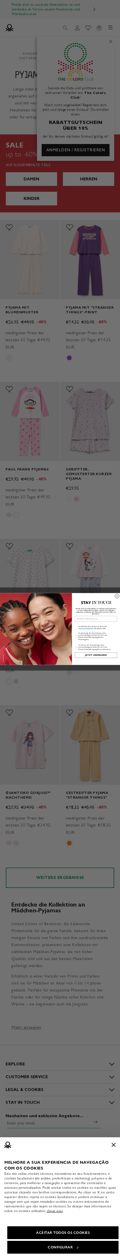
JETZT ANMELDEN (96, 655)
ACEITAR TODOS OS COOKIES (63, 1233)
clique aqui (55, 1211)
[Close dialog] (117, 596)
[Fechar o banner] (114, 1145)
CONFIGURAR (60, 1247)
